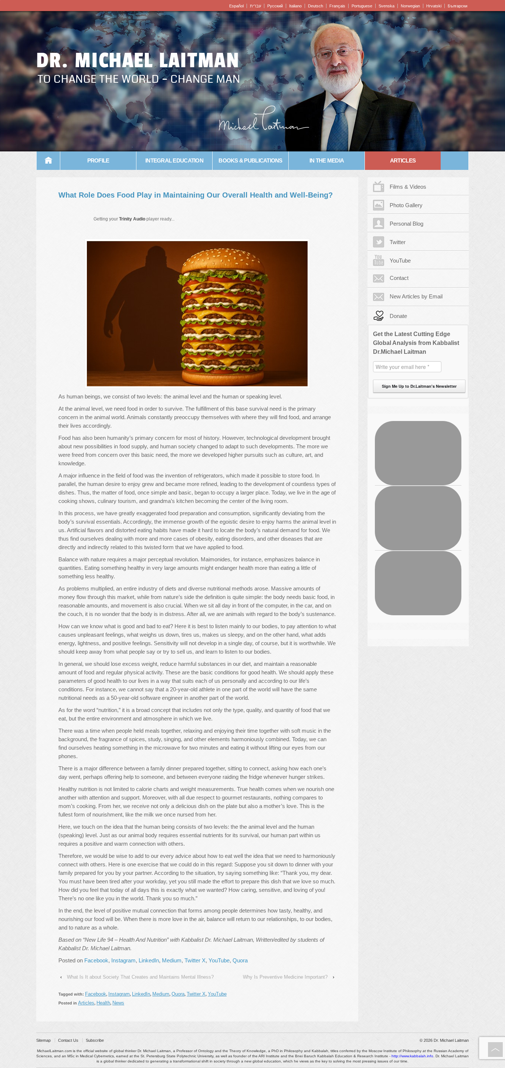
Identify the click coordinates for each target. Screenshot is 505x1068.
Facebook (96, 960)
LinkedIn (149, 960)
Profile (98, 160)
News (118, 1003)
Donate (398, 316)
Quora (240, 960)
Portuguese (362, 6)
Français (337, 6)
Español (236, 6)
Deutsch (315, 6)
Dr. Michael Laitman (138, 60)
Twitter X (195, 960)
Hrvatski (433, 6)
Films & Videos (408, 187)
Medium (172, 960)
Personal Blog (406, 223)
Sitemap (43, 1040)
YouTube (219, 960)
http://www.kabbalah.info (412, 1056)
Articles (403, 160)
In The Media (326, 160)
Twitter (398, 242)
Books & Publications (250, 160)
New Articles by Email (416, 296)
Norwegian (410, 6)
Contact (399, 278)
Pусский (275, 6)
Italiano (295, 6)
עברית (255, 6)
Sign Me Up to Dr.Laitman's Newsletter (419, 386)
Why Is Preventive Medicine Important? (285, 977)
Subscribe (95, 1040)
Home (48, 160)
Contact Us (68, 1040)
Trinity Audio (132, 219)
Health (103, 1003)
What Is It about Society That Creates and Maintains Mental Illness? (140, 977)
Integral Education (174, 160)
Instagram (123, 960)
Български (457, 6)
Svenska (386, 6)
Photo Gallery (406, 205)
